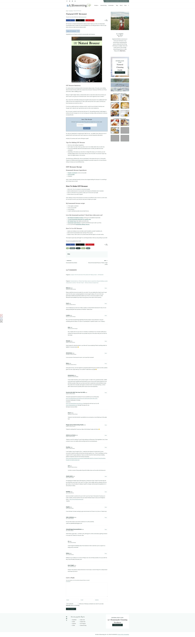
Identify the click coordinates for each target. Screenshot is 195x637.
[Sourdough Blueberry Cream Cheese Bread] (125, 122)
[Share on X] (80, 20)
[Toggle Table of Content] (78, 31)
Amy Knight (71, 565)
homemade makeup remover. (83, 224)
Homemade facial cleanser (74, 222)
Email (82, 600)
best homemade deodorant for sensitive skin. (80, 219)
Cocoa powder (71, 174)
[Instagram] (70, 1)
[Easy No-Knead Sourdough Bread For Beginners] (115, 98)
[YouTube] (75, 1)
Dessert (120, 89)
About (121, 5)
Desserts (74, 623)
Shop (125, 5)
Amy (68, 254)
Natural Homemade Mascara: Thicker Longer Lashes (98, 262)
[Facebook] (67, 1)
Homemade (72, 248)
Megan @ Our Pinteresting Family (75, 424)
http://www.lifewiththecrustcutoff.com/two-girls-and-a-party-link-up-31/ (82, 398)
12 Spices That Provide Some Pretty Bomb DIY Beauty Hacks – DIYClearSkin (86, 274)
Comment (68, 581)
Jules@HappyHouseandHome (74, 529)
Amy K (69, 412)
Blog (117, 5)
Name (67, 600)
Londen (68, 315)
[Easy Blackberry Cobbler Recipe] (125, 130)
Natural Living (103, 5)
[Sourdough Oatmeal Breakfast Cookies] (115, 113)
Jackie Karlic (69, 476)
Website (97, 600)
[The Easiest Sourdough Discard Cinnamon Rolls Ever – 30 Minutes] (125, 98)
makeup (78, 248)
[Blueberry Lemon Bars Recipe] (115, 130)
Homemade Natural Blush (71, 261)
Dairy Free (82, 619)
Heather (68, 491)
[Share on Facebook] (70, 20)
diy (67, 248)
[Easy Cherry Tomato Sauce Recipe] (115, 138)
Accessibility (126, 634)
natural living (120, 85)
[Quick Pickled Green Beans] (125, 138)
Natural (83, 248)
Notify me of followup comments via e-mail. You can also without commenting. (85, 604)
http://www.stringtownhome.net (76, 499)
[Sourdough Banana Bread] (115, 105)
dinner (120, 80)
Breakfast (74, 619)
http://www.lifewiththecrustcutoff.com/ (74, 403)
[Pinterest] (72, 1)
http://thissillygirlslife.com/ (71, 405)
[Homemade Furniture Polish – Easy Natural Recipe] (125, 113)
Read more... (123, 50)
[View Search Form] (128, 5)
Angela (68, 507)
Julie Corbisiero (70, 517)
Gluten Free (82, 621)
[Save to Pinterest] (1, 315)
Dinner (73, 621)
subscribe (68, 605)
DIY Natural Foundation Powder (75, 217)
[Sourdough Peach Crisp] (115, 122)
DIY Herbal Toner (72, 221)
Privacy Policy (121, 634)
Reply (106, 288)
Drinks (73, 625)
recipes (88, 248)
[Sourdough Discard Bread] (125, 105)
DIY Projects (83, 623)
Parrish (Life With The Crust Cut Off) (75, 392)
